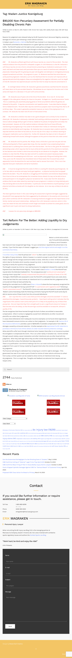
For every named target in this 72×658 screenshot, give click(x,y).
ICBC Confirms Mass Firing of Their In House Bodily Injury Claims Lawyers (27, 465)
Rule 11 (57, 443)
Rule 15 (23, 446)
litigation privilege (45, 438)
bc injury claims (27, 430)
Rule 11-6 (63, 443)
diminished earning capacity (36, 433)
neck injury (12, 441)
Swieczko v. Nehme (19, 42)
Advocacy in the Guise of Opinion (13, 430)
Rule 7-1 (5, 443)
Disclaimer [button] (65, 654)
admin (10, 30)
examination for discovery (51, 433)
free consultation (31, 435)
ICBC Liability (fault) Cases (50, 30)
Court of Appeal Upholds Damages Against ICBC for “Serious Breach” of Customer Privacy (32, 467)
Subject (7, 579)
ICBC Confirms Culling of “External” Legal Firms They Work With (23, 462)
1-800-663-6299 (21, 504)
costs (16, 433)
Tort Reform (48, 229)
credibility (24, 433)
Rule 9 (26, 443)
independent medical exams (24, 438)
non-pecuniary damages (41, 441)
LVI (53, 438)
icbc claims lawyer (59, 435)
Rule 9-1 (33, 443)
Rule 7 (65, 441)
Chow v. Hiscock (36, 284)
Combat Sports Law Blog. (38, 535)
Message (8, 592)
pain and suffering (55, 441)
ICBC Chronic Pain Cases (35, 30)
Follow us (8, 384)
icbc (38, 435)
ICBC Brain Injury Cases (37, 229)
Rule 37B (30, 446)
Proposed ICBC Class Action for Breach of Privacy (19, 472)
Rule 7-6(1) (18, 443)
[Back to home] (36, 4)
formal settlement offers (17, 435)
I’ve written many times (10, 255)
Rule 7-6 (11, 443)
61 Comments (64, 229)
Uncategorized (56, 229)
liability (36, 438)
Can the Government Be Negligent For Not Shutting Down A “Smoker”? (25, 459)
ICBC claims (46, 436)
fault (7, 435)
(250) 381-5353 (21, 509)
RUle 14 (10, 446)
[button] (36, 649)
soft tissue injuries (59, 446)
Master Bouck (59, 438)
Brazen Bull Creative (16, 644)
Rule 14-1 (17, 446)
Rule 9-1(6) (49, 443)
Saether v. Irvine (50, 269)
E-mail (7, 567)
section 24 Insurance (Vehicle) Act (42, 446)
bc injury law (44, 429)
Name (7, 555)
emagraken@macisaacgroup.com (27, 512)
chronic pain (9, 433)
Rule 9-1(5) (41, 443)
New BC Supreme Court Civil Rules (24, 441)
